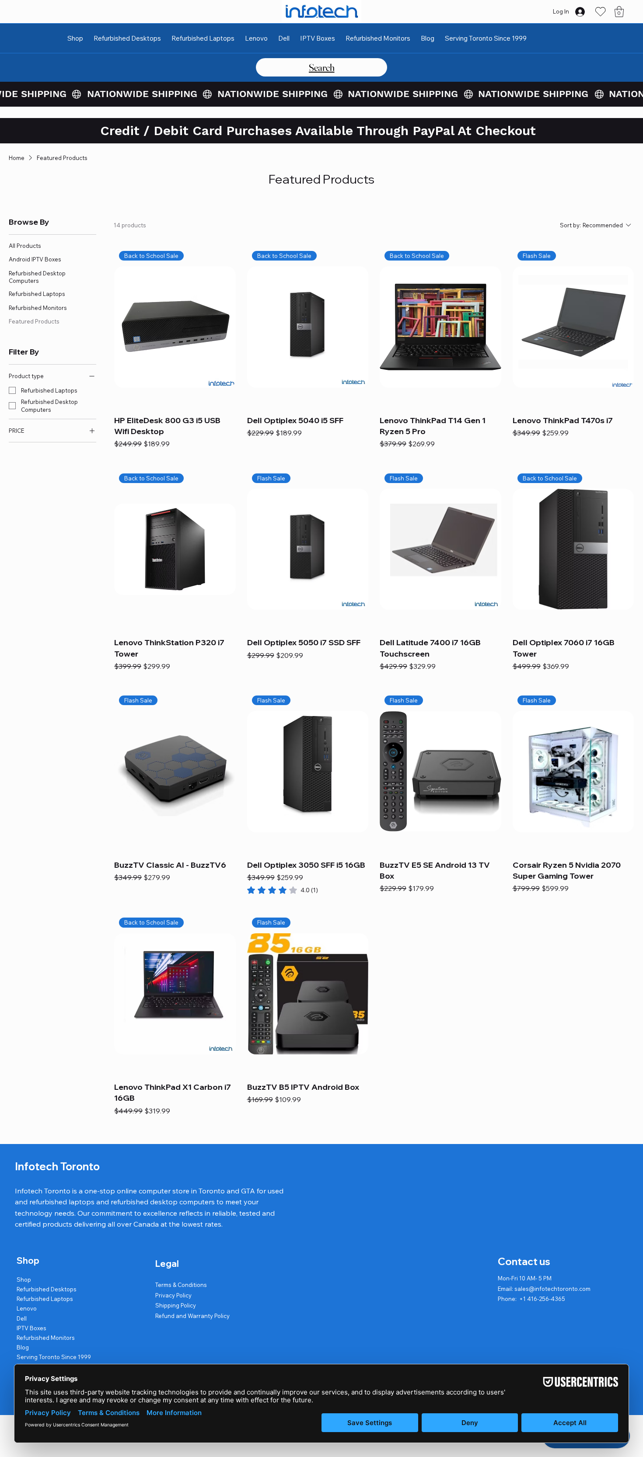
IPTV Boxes (31, 1328)
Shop (24, 1279)
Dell (22, 1318)
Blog (23, 1347)
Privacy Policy (173, 1295)
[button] (619, 11)
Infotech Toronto (57, 1166)
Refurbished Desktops (47, 1289)
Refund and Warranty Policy (192, 1315)
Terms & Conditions (181, 1284)
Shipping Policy (175, 1305)
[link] (282, 890)
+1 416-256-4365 (542, 1298)
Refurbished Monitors (46, 1337)
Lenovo (27, 1308)
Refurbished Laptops (45, 1298)
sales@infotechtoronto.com (552, 1288)
